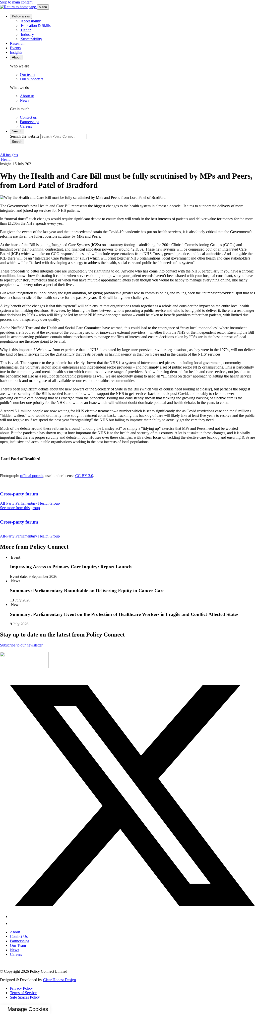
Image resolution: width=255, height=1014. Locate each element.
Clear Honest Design (59, 980)
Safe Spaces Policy (25, 997)
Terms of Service (23, 993)
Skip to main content (16, 2)
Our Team (18, 945)
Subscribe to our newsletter (21, 645)
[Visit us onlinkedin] (13, 923)
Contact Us (19, 936)
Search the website (24, 136)
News (14, 950)
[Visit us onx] (132, 916)
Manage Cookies (27, 1009)
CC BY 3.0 (84, 476)
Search (17, 142)
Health (5, 159)
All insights (9, 155)
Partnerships (19, 941)
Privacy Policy (21, 988)
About (15, 932)
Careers (16, 954)
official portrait (31, 476)
